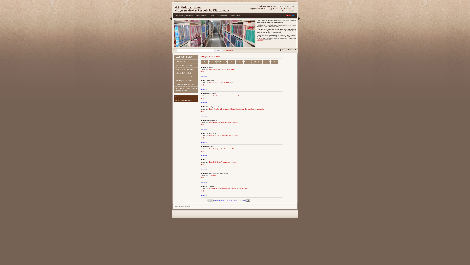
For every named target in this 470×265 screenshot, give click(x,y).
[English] (290, 16)
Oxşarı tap (204, 76)
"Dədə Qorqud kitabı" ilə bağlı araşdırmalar (221, 69)
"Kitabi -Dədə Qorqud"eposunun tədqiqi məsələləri (224, 122)
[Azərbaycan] (287, 16)
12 (236, 200)
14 (242, 200)
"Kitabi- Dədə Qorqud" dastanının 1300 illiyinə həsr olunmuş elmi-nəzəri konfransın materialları (237, 109)
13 (239, 200)
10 (231, 200)
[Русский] (293, 16)
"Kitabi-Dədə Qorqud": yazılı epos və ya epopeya (223, 162)
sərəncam (260, 39)
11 (234, 200)
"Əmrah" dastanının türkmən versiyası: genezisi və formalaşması (227, 96)
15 (245, 200)
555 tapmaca (212, 175)
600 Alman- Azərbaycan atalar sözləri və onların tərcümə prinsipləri (228, 188)
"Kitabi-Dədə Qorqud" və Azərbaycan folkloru (222, 149)
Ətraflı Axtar (229, 50)
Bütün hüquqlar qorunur (182, 206)
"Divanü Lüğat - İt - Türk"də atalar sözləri (221, 82)
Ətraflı (202, 72)
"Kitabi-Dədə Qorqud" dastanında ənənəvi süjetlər (223, 135)
